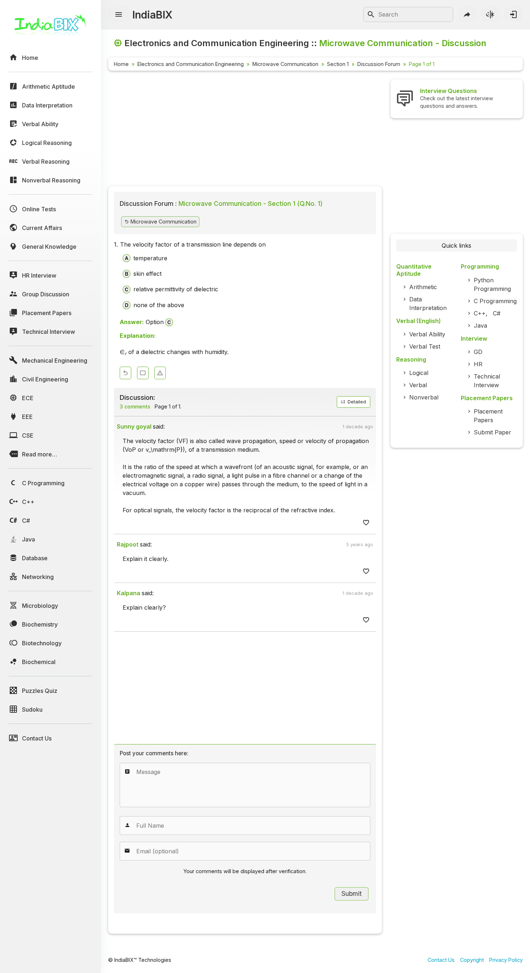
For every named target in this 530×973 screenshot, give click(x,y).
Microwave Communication (285, 64)
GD (478, 351)
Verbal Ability (427, 334)
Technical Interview (487, 381)
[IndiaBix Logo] (50, 27)
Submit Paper (492, 432)
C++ (480, 313)
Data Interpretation (428, 303)
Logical (418, 372)
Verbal (418, 385)
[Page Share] (467, 14)
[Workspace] (143, 373)
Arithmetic (423, 287)
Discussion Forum (378, 64)
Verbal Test (424, 346)
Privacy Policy (506, 960)
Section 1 (338, 64)
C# (496, 313)
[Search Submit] (371, 14)
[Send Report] (160, 373)
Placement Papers (488, 416)
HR (478, 364)
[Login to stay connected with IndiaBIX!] (513, 14)
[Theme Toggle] (490, 14)
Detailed (356, 401)
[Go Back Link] (125, 373)
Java (480, 325)
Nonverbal (423, 397)
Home (121, 64)
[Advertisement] (245, 129)
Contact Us (441, 960)
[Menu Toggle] (118, 14)
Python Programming (492, 284)
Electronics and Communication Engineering (190, 64)
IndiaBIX (152, 14)
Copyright (472, 960)
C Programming (495, 301)
